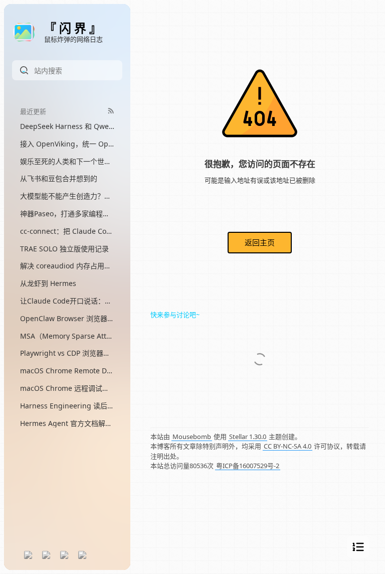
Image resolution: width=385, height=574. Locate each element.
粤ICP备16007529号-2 (247, 465)
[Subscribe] (111, 110)
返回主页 (260, 242)
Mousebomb (191, 436)
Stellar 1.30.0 (247, 436)
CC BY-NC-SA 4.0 (287, 446)
